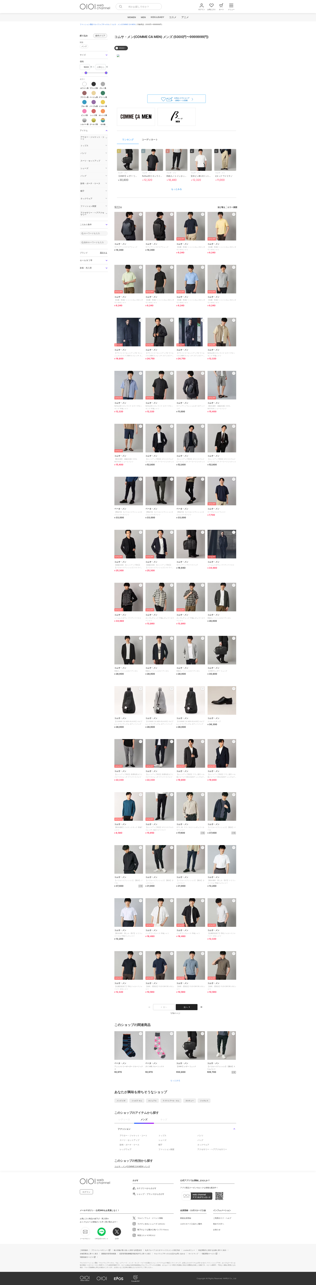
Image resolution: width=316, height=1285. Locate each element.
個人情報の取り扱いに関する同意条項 (128, 1250)
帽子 (160, 1144)
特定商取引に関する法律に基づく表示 (212, 1250)
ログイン (86, 1192)
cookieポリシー (189, 1250)
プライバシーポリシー (99, 1250)
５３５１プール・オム (171, 1101)
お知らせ (216, 1229)
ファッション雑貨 (166, 1149)
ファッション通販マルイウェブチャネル (94, 24)
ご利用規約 (84, 1250)
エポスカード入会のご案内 (191, 1224)
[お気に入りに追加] (140, 1033)
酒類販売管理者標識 (108, 1254)
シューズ (162, 1140)
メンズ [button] (84, 46)
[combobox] (139, 6)
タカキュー (189, 1101)
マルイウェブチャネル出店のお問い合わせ (169, 1254)
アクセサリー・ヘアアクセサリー (212, 1149)
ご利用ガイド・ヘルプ (222, 1218)
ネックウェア (203, 1144)
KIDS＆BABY (157, 17)
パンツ (200, 1135)
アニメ (185, 17)
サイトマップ (193, 1254)
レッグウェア (126, 1149)
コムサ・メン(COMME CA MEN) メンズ (132, 1166)
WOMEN (131, 17)
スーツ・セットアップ (129, 1140)
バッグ (200, 1140)
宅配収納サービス (86, 1257)
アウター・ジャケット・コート (133, 1135)
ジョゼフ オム (137, 1101)
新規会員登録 (185, 1218)
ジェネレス (204, 1101)
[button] (94, 55)
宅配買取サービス (208, 1254)
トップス (162, 1135)
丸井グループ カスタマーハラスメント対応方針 (162, 1250)
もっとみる (176, 189)
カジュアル (152, 1101)
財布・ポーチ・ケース (129, 1144)
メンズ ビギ (121, 1101)
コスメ (172, 17)
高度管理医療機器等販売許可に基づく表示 (135, 1254)
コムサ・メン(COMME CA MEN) (123, 24)
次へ (186, 1007)
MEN (143, 17)
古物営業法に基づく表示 (89, 1254)
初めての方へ (218, 1224)
